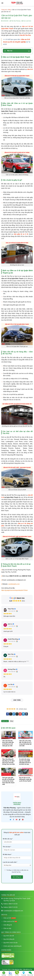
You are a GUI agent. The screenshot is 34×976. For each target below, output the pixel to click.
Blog (9, 9)
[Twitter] (11, 819)
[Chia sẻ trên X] (10, 714)
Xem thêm (17, 700)
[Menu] (2, 3)
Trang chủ (4, 9)
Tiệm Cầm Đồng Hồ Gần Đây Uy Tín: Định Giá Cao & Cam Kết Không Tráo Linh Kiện (8, 761)
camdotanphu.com (14, 584)
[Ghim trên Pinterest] (20, 714)
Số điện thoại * (7, 854)
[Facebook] (13, 819)
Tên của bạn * (7, 846)
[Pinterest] (22, 819)
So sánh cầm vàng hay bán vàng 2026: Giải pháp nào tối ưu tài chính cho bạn (25, 761)
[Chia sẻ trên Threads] (17, 714)
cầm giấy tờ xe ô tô (21, 234)
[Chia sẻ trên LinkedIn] (23, 714)
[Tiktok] (19, 819)
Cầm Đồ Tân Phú (25, 35)
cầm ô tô (30, 69)
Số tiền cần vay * (8, 838)
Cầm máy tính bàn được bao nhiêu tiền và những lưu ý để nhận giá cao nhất (8, 743)
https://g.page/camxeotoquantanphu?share (14, 590)
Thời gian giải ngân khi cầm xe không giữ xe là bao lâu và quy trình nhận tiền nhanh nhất (8, 781)
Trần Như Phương (15, 21)
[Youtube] (16, 819)
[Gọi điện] (17, 972)
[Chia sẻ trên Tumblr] (26, 714)
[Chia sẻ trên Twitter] (13, 714)
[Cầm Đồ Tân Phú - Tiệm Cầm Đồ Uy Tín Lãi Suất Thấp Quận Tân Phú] (17, 3)
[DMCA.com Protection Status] (7, 955)
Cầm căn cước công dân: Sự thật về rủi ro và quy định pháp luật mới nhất (25, 743)
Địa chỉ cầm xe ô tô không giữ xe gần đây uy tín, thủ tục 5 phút (25, 779)
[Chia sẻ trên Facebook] (7, 714)
